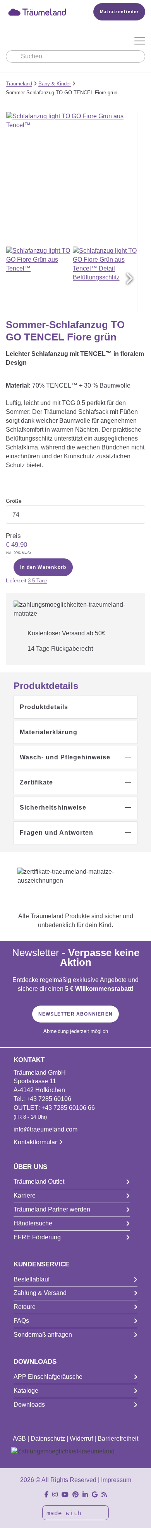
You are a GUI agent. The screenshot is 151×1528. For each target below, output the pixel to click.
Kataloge (26, 1390)
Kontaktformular (35, 1142)
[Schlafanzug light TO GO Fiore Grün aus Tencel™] (38, 279)
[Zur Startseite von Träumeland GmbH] (39, 11)
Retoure (25, 1306)
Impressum (116, 1480)
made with (65, 1513)
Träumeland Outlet (39, 1181)
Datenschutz (48, 1438)
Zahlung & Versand (40, 1293)
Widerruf (81, 1438)
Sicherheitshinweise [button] (53, 807)
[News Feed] (104, 1494)
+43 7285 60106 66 (68, 1107)
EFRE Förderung (37, 1237)
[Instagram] (55, 1494)
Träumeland (19, 84)
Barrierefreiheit (118, 1438)
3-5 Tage (37, 581)
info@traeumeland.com (45, 1129)
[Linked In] (85, 1494)
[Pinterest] (75, 1494)
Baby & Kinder (54, 84)
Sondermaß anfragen (43, 1334)
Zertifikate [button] (36, 782)
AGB (19, 1438)
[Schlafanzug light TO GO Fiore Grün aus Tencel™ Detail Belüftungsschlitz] (105, 279)
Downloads (29, 1404)
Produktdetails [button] (44, 707)
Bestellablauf (32, 1279)
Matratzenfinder (119, 11)
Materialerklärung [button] (48, 732)
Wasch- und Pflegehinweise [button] (65, 757)
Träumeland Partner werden (52, 1209)
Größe (14, 501)
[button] (129, 278)
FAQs (21, 1320)
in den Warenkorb (43, 567)
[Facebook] (46, 1494)
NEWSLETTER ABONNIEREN (75, 1014)
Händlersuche (33, 1223)
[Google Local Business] (95, 1494)
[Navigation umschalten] (139, 41)
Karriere (25, 1195)
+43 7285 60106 (48, 1099)
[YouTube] (65, 1494)
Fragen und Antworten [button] (56, 832)
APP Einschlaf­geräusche (48, 1376)
